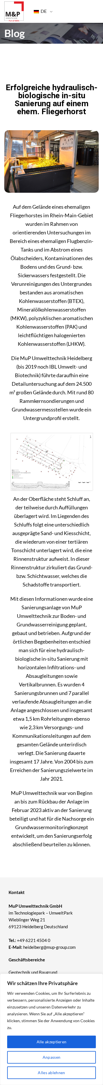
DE (43, 11)
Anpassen (51, 1057)
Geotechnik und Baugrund (33, 972)
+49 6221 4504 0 (33, 940)
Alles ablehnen (51, 1072)
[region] (51, 1029)
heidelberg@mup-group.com (49, 947)
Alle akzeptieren (52, 1041)
